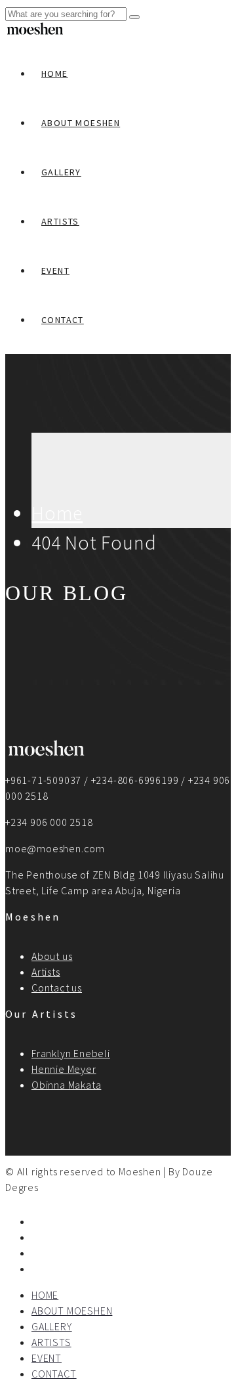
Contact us (56, 987)
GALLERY (61, 172)
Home (57, 512)
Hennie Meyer (63, 1069)
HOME (54, 73)
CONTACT (62, 320)
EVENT (55, 270)
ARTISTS (60, 221)
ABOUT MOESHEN (80, 123)
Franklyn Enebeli (70, 1053)
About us (51, 956)
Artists (45, 971)
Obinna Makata (66, 1084)
